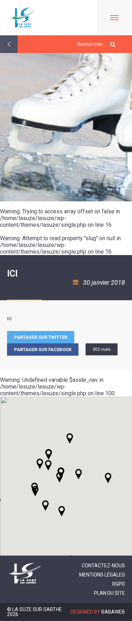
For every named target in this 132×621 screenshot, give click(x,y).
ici (9, 318)
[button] (78, 474)
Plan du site (109, 593)
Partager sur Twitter (40, 337)
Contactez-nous (103, 565)
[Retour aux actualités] (9, 44)
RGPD (118, 584)
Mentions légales (102, 575)
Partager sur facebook (42, 349)
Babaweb (113, 612)
